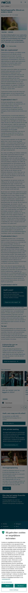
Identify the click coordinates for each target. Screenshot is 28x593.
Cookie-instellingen (14, 590)
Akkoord (7, 585)
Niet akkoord (20, 585)
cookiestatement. (6, 579)
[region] (14, 561)
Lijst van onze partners (6, 582)
